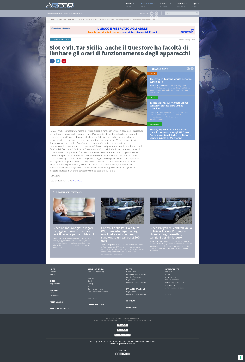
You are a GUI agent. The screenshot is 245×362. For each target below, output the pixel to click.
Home (129, 4)
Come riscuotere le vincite (98, 291)
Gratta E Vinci (55, 293)
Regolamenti (131, 291)
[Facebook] (151, 17)
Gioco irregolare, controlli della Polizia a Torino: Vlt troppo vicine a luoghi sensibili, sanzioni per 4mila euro (171, 232)
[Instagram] (156, 13)
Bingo (52, 281)
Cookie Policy (122, 330)
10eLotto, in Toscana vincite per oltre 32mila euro (171, 80)
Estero (168, 294)
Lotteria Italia (54, 295)
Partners (180, 4)
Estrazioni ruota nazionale (136, 274)
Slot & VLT (93, 298)
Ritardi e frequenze (133, 277)
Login (195, 4)
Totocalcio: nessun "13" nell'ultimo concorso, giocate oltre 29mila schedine (169, 105)
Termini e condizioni (122, 335)
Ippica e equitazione (135, 289)
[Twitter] (156, 17)
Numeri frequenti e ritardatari (176, 282)
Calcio (90, 281)
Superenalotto (172, 269)
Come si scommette (95, 289)
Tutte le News (146, 4)
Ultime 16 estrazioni (172, 280)
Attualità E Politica (66, 20)
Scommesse (93, 278)
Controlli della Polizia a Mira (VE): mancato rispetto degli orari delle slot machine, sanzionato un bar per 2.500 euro (120, 234)
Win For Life (169, 274)
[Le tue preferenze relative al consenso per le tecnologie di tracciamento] (240, 357)
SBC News (130, 301)
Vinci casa (168, 272)
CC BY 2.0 (77, 180)
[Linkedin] (151, 13)
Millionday (131, 307)
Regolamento (55, 283)
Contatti (164, 4)
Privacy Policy (122, 325)
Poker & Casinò (57, 302)
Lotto (129, 269)
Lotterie (54, 290)
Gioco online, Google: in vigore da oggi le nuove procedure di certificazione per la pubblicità (73, 231)
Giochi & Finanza (95, 269)
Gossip (90, 283)
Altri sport (91, 286)
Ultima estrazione (133, 272)
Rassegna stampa (96, 305)
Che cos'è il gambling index (98, 272)
